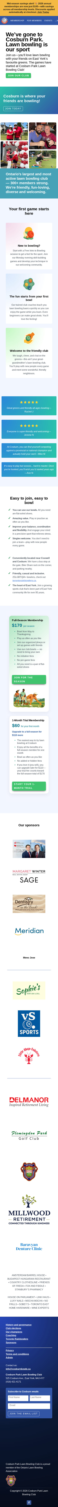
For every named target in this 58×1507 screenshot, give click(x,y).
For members (34, 20)
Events (48, 20)
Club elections (13, 1328)
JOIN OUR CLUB (18, 75)
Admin (9, 1357)
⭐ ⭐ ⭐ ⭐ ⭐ (29, 402)
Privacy (10, 1350)
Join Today (43, 12)
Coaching (11, 1335)
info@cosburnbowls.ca (18, 1369)
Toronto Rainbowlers (17, 1339)
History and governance (19, 1325)
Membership (17, 20)
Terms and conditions (17, 1354)
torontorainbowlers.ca (24, 580)
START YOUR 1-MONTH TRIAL (24, 786)
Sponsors (11, 1342)
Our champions (14, 1332)
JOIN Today (13, 108)
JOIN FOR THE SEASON (23, 679)
